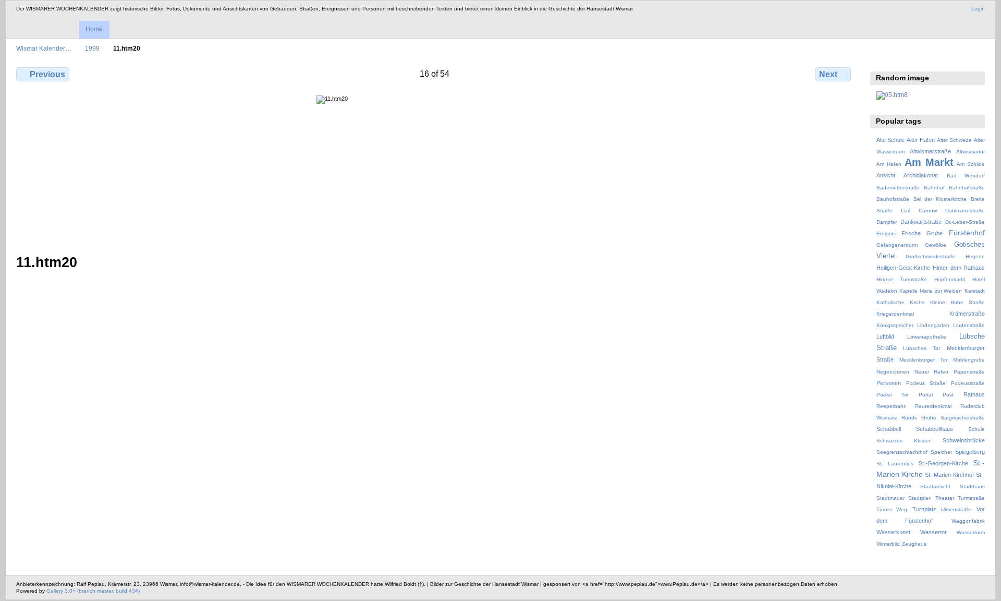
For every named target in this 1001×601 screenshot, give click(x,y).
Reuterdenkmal (933, 406)
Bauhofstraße (892, 199)
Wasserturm (971, 532)
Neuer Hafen (931, 372)
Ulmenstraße (956, 509)
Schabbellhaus (934, 429)
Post (948, 395)
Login (978, 8)
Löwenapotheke (926, 337)
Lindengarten (933, 325)
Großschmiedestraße (931, 256)
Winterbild (888, 544)
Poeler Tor (892, 395)
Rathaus (974, 394)
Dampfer (886, 222)
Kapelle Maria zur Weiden (930, 291)
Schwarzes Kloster (903, 440)
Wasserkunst (893, 532)
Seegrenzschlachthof (901, 452)
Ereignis (886, 233)
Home (94, 29)
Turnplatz (924, 509)
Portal (926, 395)
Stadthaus (972, 486)
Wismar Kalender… (43, 48)
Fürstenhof (967, 233)
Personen (888, 383)
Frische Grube (922, 233)
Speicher (941, 452)
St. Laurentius (894, 463)
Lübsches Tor (921, 348)
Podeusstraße (968, 383)
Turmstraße (971, 498)
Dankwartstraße (921, 222)
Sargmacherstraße (963, 417)
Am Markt (929, 162)
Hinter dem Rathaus (959, 268)
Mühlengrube (969, 360)
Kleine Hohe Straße (957, 302)
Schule (976, 429)
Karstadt (975, 291)
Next (828, 74)
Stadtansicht (935, 486)
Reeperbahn (891, 406)
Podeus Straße (926, 383)
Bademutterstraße (898, 187)
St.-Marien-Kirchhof (949, 475)
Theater (944, 498)
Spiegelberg (970, 452)
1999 (92, 48)
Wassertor (933, 532)
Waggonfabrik (968, 521)
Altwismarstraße (930, 151)
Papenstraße (969, 372)
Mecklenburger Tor (923, 360)
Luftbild (885, 336)
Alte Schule (890, 140)
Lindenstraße (969, 325)
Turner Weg (892, 509)
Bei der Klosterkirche (940, 199)
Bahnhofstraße (967, 187)
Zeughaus (914, 544)
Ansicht (885, 175)
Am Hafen (888, 164)
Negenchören (892, 372)
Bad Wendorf (966, 175)
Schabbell (888, 429)
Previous (47, 74)
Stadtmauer (890, 498)
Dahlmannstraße (965, 210)
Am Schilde (971, 164)
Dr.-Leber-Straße (965, 222)
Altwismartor (970, 151)
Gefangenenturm (897, 245)
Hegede (975, 256)
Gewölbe (935, 245)
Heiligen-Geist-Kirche (903, 268)
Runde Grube (918, 417)
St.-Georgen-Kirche (943, 463)
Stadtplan (920, 498)
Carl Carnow (918, 210)
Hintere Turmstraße (901, 279)
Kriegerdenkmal (895, 314)
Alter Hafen (921, 140)
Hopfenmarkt (949, 279)
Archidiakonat (921, 175)
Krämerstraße (967, 313)
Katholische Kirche (900, 302)
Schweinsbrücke (964, 440)
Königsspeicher (894, 325)
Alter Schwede (954, 140)
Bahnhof (934, 187)
